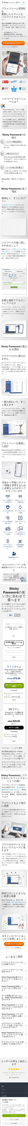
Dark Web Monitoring (17, 902)
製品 (3, 1086)
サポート (4, 1093)
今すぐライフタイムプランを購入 (14, 685)
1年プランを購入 (14, 727)
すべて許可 (14, 1115)
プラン (3, 1089)
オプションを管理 (14, 1119)
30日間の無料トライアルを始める (14, 642)
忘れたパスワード (10, 205)
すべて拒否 (14, 1123)
